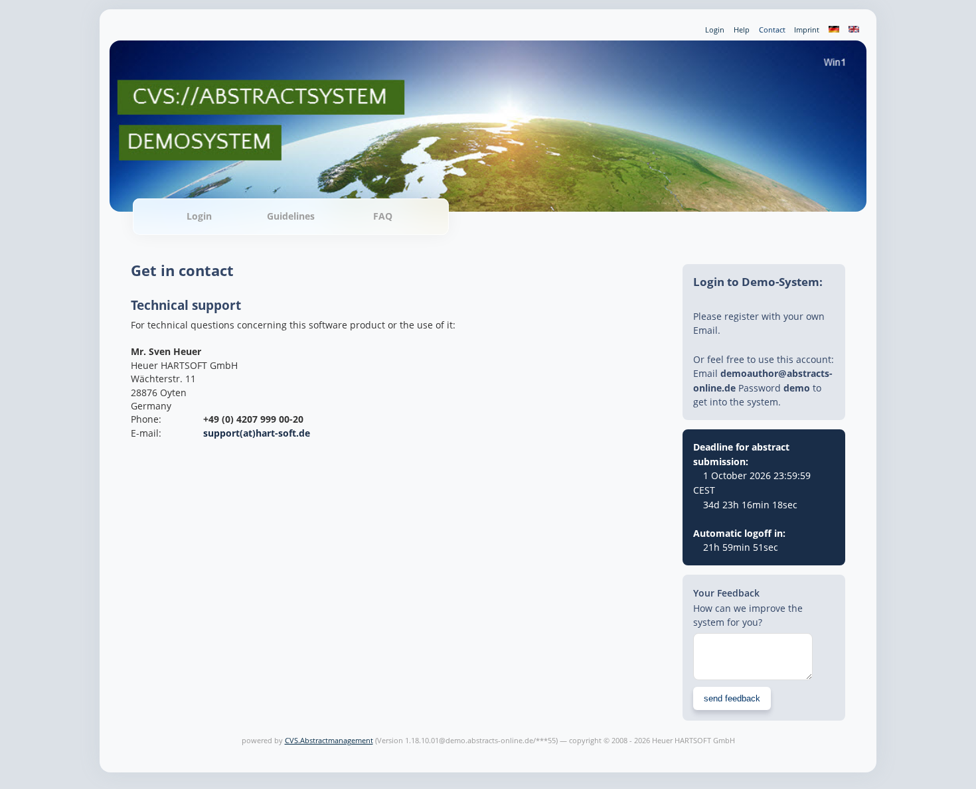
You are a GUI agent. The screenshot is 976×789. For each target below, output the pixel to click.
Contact (772, 30)
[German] (834, 30)
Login (714, 30)
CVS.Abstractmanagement (329, 740)
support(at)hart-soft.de (256, 433)
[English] (854, 30)
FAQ (382, 216)
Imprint (806, 30)
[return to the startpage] (488, 194)
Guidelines (291, 216)
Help (742, 30)
